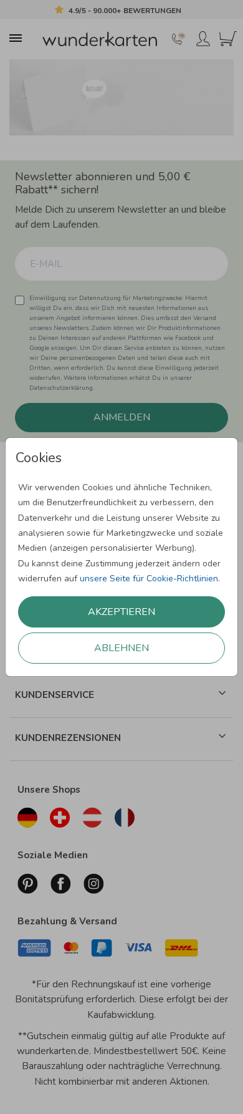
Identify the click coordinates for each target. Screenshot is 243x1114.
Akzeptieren (121, 612)
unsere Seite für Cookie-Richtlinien (149, 578)
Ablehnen (121, 648)
